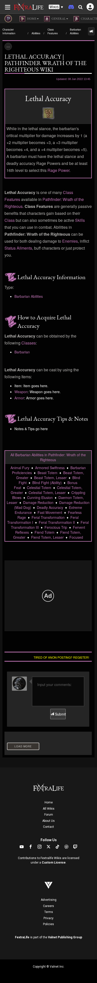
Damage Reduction (38, 502)
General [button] (58, 19)
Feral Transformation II (57, 522)
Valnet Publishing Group (65, 937)
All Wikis (48, 808)
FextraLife (22, 937)
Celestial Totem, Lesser (47, 492)
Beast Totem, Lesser (50, 477)
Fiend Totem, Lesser (47, 537)
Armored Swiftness (50, 467)
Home (49, 802)
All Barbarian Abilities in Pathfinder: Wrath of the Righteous (48, 457)
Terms (48, 912)
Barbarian (22, 351)
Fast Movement (50, 512)
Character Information (8, 31)
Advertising (48, 900)
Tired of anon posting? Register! (61, 657)
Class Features (53, 31)
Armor (19, 397)
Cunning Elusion (40, 497)
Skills (80, 220)
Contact (48, 827)
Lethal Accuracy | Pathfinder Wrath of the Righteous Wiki (45, 63)
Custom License (54, 862)
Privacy (48, 918)
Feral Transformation (48, 517)
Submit (59, 714)
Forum (48, 814)
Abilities (36, 33)
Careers (48, 906)
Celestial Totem (39, 487)
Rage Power (58, 170)
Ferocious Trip (56, 527)
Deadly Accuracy (50, 507)
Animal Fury (19, 467)
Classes (28, 343)
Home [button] (31, 19)
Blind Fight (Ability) (47, 482)
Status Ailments (18, 248)
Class (9, 220)
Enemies (70, 241)
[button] (56, 7)
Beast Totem (47, 472)
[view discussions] (91, 31)
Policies (48, 924)
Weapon (21, 391)
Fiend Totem (44, 532)
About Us (48, 821)
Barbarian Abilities (75, 31)
